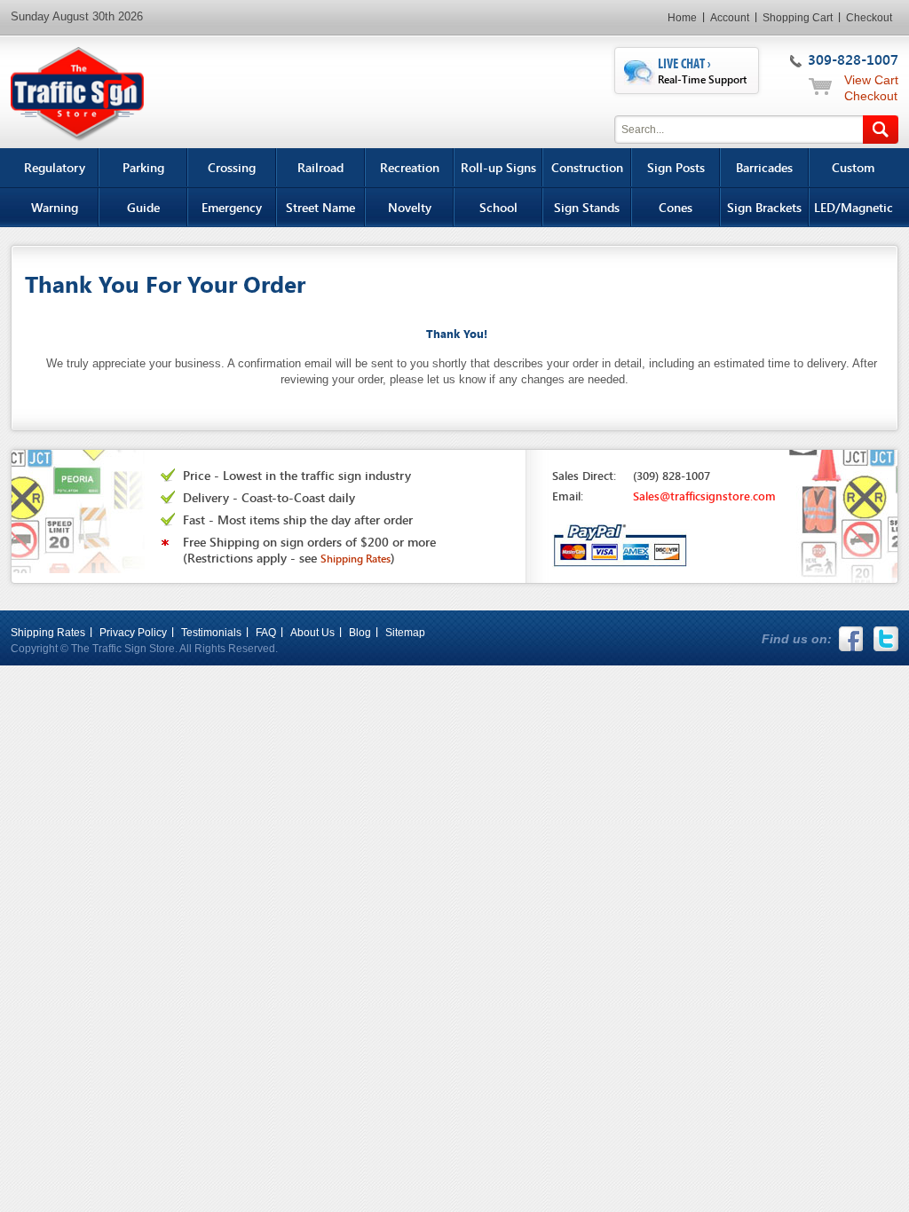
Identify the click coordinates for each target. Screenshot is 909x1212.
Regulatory (54, 167)
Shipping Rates (48, 632)
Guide (143, 207)
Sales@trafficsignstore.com (704, 496)
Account (729, 18)
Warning (54, 207)
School (498, 207)
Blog (360, 632)
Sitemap (405, 632)
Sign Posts (676, 167)
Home (682, 18)
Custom (853, 167)
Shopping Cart (798, 18)
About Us (312, 632)
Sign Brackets (764, 207)
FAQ (266, 632)
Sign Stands (587, 207)
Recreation (409, 167)
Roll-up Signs (498, 167)
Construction (587, 167)
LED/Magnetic (853, 207)
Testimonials (211, 632)
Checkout (869, 18)
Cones (675, 207)
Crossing (232, 167)
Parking (143, 167)
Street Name (320, 207)
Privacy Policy (133, 632)
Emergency (232, 207)
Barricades (764, 167)
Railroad (320, 167)
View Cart (871, 80)
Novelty (409, 207)
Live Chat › (702, 71)
